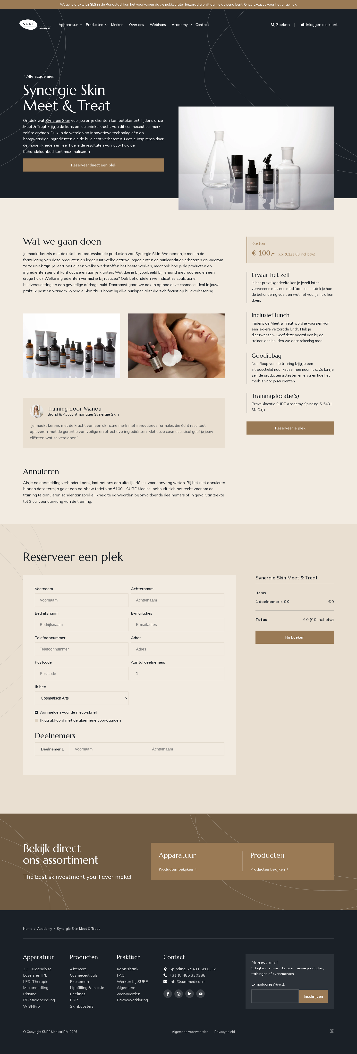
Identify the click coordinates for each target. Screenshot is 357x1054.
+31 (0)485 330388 (187, 975)
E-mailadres (141, 613)
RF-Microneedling (39, 999)
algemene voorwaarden (100, 720)
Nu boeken (295, 637)
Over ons (136, 24)
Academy (180, 24)
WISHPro (31, 1006)
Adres (136, 638)
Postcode (43, 662)
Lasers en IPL (35, 975)
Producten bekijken (176, 869)
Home (27, 928)
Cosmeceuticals (84, 975)
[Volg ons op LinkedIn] (189, 993)
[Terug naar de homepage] (35, 24)
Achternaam (142, 589)
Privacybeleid (224, 1032)
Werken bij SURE (132, 981)
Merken (117, 24)
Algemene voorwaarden (128, 990)
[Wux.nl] (332, 1032)
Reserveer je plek (290, 428)
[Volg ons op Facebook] (167, 993)
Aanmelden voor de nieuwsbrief (68, 712)
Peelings (77, 993)
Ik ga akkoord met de (80, 720)
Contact (202, 24)
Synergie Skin (57, 120)
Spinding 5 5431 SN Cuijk (193, 968)
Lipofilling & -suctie (87, 987)
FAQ (121, 975)
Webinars (158, 24)
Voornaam (44, 589)
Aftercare (78, 968)
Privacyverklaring (132, 999)
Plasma (29, 993)
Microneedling (35, 987)
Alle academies (40, 76)
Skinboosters (82, 1006)
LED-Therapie (35, 981)
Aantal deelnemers (148, 662)
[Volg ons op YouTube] (200, 993)
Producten (94, 24)
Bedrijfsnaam (47, 613)
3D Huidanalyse (37, 968)
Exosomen (79, 981)
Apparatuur (68, 24)
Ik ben (40, 687)
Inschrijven (313, 996)
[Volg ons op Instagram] (178, 993)
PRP (74, 999)
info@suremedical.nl (187, 981)
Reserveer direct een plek (93, 165)
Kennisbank (127, 968)
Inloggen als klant (322, 24)
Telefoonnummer (50, 638)
